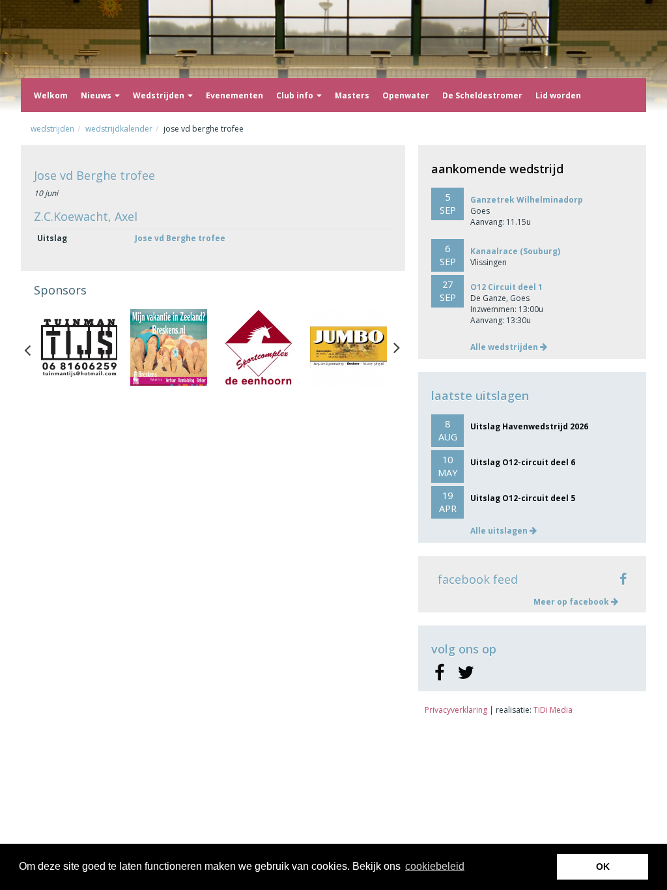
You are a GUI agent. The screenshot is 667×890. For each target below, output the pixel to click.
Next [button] (396, 347)
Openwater (405, 95)
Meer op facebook (572, 601)
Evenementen (234, 95)
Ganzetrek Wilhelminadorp (526, 199)
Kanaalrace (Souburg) (515, 251)
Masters (352, 95)
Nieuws (97, 95)
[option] (78, 347)
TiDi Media (553, 709)
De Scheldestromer (482, 95)
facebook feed (478, 579)
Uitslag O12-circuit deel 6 (522, 462)
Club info (295, 95)
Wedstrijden (159, 95)
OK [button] (603, 866)
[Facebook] (439, 673)
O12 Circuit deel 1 (506, 287)
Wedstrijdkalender (118, 128)
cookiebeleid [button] (434, 866)
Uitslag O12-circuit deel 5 (522, 498)
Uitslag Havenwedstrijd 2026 (529, 426)
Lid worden (558, 95)
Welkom (51, 95)
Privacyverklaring (456, 709)
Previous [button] (34, 347)
